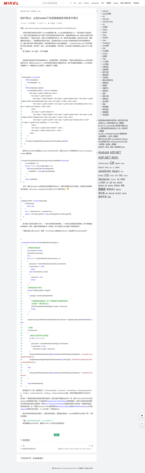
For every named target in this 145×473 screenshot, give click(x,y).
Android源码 (107, 13)
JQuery (116, 171)
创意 (110, 182)
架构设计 (105, 91)
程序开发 (102, 196)
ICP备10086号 (88, 468)
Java (80, 3)
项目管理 (105, 115)
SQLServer (104, 179)
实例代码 (119, 182)
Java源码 (106, 45)
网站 (104, 104)
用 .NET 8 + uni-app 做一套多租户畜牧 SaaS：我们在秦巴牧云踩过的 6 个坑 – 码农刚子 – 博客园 (113, 128)
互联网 (105, 56)
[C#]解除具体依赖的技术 (28, 449)
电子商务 (105, 101)
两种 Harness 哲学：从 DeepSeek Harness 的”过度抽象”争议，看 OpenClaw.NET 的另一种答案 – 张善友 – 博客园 (113, 141)
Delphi (105, 32)
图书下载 (105, 72)
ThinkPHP (113, 179)
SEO (116, 175)
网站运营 (105, 109)
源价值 (101, 193)
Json (122, 171)
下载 (118, 179)
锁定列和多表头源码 (33, 421)
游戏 (104, 93)
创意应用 (105, 67)
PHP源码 (106, 51)
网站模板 (105, 107)
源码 (107, 193)
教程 (122, 185)
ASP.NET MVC (108, 21)
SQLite (126, 175)
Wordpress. (58, 468)
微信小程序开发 (125, 3)
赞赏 (56, 435)
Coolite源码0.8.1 (47, 421)
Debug (115, 3)
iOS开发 (105, 37)
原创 (114, 182)
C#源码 (105, 27)
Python (86, 3)
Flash (104, 35)
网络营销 (105, 112)
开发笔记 (136, 3)
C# (75, 3)
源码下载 (105, 96)
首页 (28, 11)
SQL (121, 175)
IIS (113, 167)
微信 (106, 185)
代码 (107, 182)
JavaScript (95, 3)
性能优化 (110, 185)
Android (105, 11)
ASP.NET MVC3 (103, 163)
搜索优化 (105, 83)
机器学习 (105, 88)
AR (104, 16)
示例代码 (124, 193)
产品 (104, 59)
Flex (110, 167)
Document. (73, 468)
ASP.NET (106, 19)
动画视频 (105, 69)
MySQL (100, 175)
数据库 (109, 3)
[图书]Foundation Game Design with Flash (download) (75, 449)
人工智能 (105, 61)
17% (142, 423)
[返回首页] (12, 3)
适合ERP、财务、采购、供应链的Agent (111, 147)
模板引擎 (118, 189)
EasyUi (101, 167)
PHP (102, 3)
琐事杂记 (105, 99)
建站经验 (105, 75)
